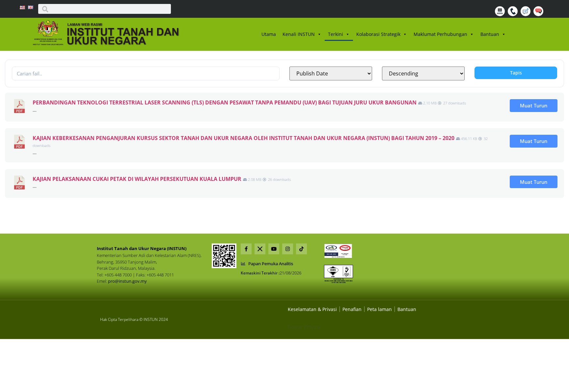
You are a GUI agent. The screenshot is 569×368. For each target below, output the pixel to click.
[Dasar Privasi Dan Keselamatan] (352, 309)
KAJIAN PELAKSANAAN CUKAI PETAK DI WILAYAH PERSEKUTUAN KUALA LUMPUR (137, 179)
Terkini (335, 34)
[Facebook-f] (246, 248)
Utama (268, 34)
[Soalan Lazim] (539, 14)
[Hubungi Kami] (513, 14)
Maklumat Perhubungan (440, 34)
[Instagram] (287, 248)
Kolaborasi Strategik (378, 34)
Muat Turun (533, 105)
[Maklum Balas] (526, 14)
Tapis (516, 73)
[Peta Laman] (500, 14)
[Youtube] (273, 248)
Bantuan (489, 34)
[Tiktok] (301, 248)
